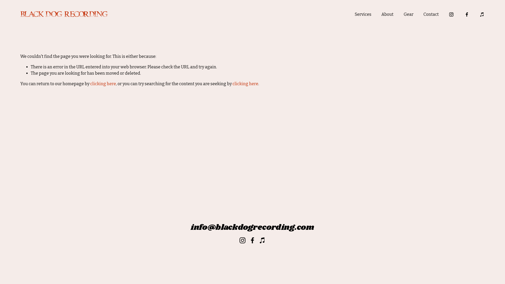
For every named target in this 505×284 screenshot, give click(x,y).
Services (363, 14)
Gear (408, 14)
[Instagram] (451, 14)
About (387, 14)
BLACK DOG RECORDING (64, 14)
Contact (431, 14)
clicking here (103, 83)
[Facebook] (466, 14)
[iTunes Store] (482, 14)
